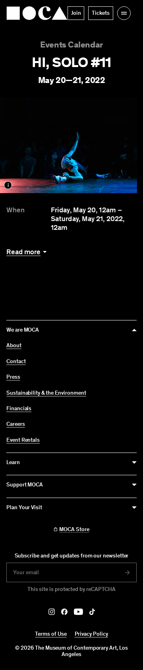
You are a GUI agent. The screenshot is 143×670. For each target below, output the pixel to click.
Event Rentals (23, 440)
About (13, 345)
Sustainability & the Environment (46, 393)
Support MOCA (24, 484)
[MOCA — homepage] (37, 13)
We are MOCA (22, 329)
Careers (15, 424)
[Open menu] (124, 13)
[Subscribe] (127, 572)
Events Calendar (71, 44)
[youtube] (78, 612)
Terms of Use (50, 634)
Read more (23, 252)
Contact (16, 361)
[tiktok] (92, 612)
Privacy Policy (91, 634)
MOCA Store (74, 529)
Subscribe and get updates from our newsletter (72, 556)
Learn (13, 462)
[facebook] (64, 612)
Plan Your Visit (24, 507)
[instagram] (51, 612)
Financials (18, 408)
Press (13, 377)
